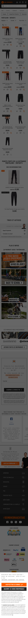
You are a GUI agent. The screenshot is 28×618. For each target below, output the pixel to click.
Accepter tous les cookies (13, 585)
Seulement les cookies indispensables (14, 589)
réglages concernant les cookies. (13, 579)
